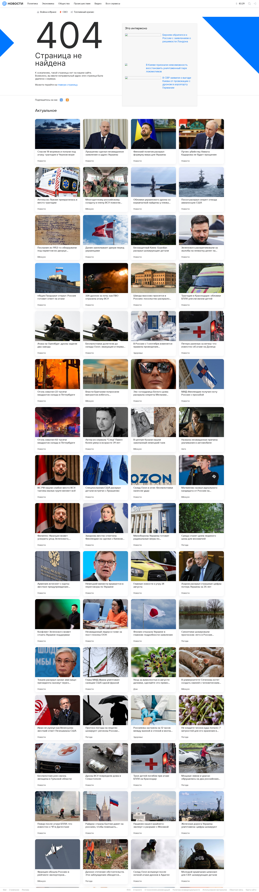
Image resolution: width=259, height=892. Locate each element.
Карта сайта (251, 890)
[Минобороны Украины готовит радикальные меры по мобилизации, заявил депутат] (153, 525)
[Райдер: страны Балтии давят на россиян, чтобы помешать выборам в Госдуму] (105, 813)
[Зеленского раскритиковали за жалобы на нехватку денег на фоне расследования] (201, 237)
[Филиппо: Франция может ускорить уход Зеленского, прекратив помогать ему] (57, 525)
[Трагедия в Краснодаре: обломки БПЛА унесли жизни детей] (201, 285)
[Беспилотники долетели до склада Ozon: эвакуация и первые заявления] (105, 333)
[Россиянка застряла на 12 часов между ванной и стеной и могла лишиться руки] (153, 717)
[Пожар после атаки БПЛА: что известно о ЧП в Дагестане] (57, 813)
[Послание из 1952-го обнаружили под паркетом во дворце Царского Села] (57, 237)
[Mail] (4, 3)
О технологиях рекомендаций (157, 890)
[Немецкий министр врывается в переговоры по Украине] (105, 573)
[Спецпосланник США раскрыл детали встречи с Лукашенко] (105, 477)
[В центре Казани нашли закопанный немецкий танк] (153, 429)
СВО (65, 12)
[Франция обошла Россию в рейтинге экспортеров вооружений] (57, 861)
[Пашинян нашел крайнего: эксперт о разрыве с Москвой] (153, 813)
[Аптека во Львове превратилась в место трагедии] (57, 189)
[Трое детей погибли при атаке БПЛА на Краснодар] (153, 765)
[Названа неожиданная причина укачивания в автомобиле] (201, 429)
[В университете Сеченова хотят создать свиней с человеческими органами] (201, 669)
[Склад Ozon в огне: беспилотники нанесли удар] (153, 477)
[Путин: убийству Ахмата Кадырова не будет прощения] (201, 141)
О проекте (137, 890)
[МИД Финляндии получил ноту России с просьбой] (201, 381)
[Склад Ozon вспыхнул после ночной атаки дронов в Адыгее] (153, 861)
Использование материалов (215, 890)
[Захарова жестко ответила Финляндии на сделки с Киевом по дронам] (105, 525)
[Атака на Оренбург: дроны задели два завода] (57, 333)
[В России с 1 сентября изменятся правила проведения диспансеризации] (153, 333)
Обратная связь (236, 890)
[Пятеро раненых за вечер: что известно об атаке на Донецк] (201, 333)
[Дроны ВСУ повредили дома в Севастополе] (105, 765)
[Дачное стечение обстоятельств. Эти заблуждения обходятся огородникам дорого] (105, 861)
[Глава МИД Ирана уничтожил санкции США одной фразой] (105, 669)
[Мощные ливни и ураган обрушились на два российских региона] (201, 765)
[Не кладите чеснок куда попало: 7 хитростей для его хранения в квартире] (201, 717)
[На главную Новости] (15, 3)
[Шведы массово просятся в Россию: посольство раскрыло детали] (153, 285)
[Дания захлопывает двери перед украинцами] (105, 237)
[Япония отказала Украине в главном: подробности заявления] (153, 621)
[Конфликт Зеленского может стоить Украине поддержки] (57, 621)
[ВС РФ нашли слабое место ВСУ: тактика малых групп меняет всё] (57, 477)
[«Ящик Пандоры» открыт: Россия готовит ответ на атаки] (57, 285)
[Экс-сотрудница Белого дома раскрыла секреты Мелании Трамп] (153, 381)
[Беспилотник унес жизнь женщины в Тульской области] (57, 765)
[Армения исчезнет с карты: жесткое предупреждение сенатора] (57, 573)
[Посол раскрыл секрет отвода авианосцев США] (201, 189)
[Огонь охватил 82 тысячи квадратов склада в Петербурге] (57, 429)
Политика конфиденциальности (186, 890)
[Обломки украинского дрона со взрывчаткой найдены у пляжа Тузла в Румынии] (153, 189)
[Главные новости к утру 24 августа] (153, 573)
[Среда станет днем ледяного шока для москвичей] (201, 525)
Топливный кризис (84, 12)
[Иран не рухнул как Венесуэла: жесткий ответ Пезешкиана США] (57, 717)
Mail (4, 890)
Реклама (25, 890)
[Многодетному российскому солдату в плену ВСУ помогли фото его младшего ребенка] (105, 189)
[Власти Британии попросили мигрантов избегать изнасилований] (105, 381)
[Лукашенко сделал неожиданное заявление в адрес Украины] (105, 141)
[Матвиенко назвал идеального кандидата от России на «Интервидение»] (201, 477)
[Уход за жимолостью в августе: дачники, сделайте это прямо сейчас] (153, 669)
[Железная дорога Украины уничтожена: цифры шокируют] (201, 813)
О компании (14, 890)
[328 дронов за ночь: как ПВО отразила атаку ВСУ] (105, 285)
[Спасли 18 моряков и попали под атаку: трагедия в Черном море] (57, 141)
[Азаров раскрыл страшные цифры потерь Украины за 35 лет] (201, 573)
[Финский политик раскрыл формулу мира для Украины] (153, 141)
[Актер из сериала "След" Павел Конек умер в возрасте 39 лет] (105, 429)
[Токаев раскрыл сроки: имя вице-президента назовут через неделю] (57, 669)
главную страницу (67, 84)
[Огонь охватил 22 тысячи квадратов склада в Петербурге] (57, 381)
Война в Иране (48, 12)
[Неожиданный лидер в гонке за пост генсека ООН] (105, 621)
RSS (129, 890)
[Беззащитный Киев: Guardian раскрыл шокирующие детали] (153, 237)
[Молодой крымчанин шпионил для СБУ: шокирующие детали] (201, 861)
